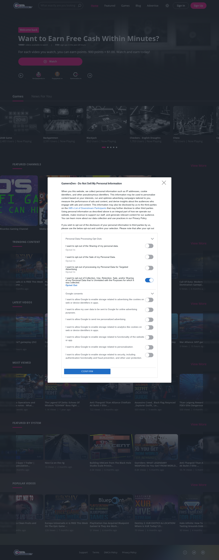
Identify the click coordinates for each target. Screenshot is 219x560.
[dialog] (109, 280)
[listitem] (109, 239)
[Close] (165, 185)
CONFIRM (86, 371)
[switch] (149, 247)
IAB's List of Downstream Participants (87, 209)
